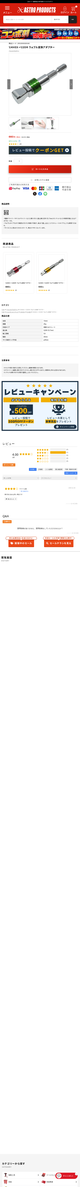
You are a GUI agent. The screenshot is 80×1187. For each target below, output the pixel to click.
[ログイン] (65, 10)
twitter (35, 194)
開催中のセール (21, 541)
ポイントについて (19, 141)
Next (71, 84)
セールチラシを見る (58, 541)
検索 (73, 19)
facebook (40, 194)
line (45, 194)
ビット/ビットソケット (12, 312)
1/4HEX (22, 312)
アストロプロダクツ (14, 51)
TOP (3, 309)
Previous (8, 84)
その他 (29, 312)
